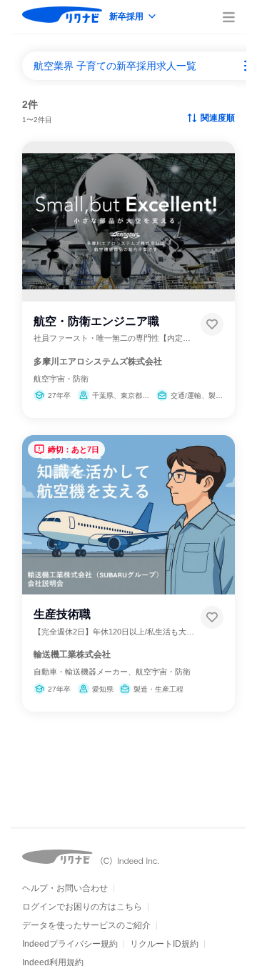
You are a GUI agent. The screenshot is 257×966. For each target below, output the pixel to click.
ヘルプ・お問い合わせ (65, 888)
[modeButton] (133, 17)
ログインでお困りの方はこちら (82, 907)
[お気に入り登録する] (212, 324)
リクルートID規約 (164, 944)
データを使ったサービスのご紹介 (86, 925)
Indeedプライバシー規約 (70, 944)
